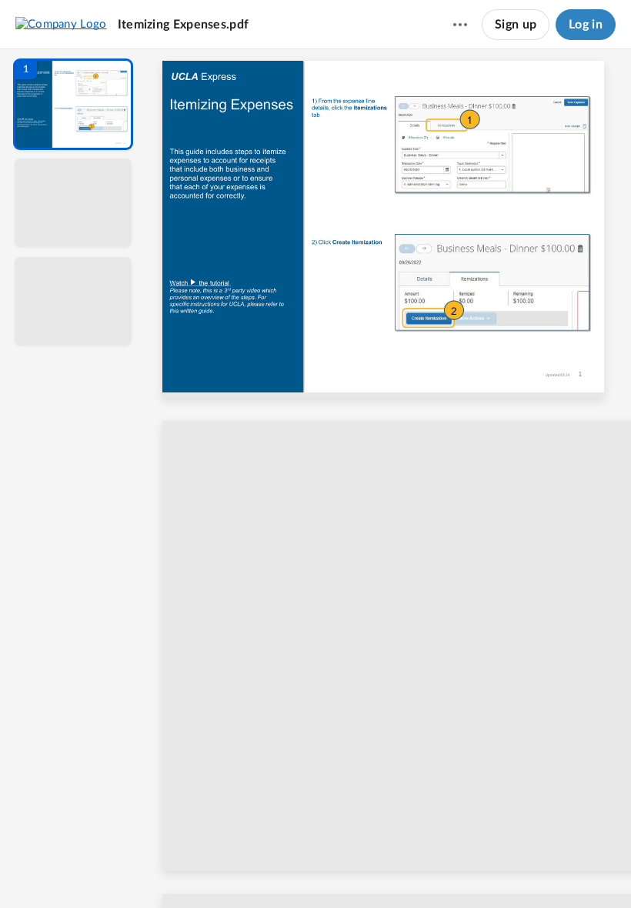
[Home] (61, 24)
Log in (586, 24)
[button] (73, 104)
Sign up (515, 24)
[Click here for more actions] (460, 24)
